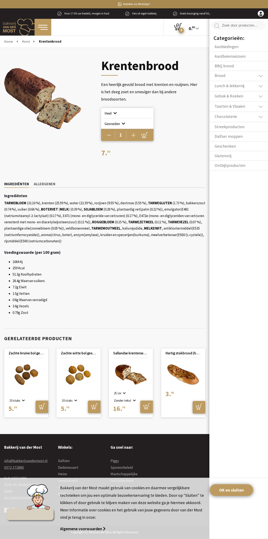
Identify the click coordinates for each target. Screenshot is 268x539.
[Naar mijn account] (261, 13)
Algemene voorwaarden (81, 528)
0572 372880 (14, 467)
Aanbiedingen (226, 46)
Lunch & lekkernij (229, 85)
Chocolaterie (226, 116)
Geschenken (225, 146)
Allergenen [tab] (44, 183)
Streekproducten (230, 126)
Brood (220, 75)
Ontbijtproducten (230, 165)
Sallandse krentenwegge (130, 353)
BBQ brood (224, 65)
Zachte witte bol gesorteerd (78, 353)
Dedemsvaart (68, 467)
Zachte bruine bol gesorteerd (26, 353)
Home (8, 41)
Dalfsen (64, 461)
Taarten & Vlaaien (230, 106)
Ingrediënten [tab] (16, 183)
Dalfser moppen (229, 136)
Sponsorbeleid (122, 467)
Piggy (115, 461)
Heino (62, 474)
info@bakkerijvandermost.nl (26, 461)
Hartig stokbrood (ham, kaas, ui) (183, 353)
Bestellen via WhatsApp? (136, 4)
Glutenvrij (223, 155)
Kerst (26, 41)
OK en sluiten (231, 490)
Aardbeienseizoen (230, 56)
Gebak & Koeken (229, 95)
